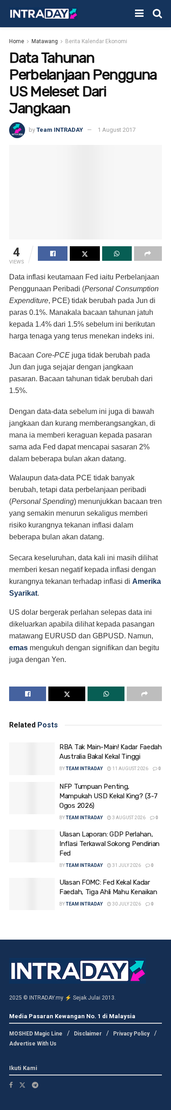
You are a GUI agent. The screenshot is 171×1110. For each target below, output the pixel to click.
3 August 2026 (128, 817)
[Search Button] (157, 13)
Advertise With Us (33, 1043)
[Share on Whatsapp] (117, 253)
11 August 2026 (129, 768)
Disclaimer (88, 1033)
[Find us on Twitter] (22, 1085)
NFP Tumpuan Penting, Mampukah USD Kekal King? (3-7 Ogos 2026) (108, 796)
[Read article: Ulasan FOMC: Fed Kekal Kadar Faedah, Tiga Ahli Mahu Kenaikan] (32, 894)
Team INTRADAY (59, 129)
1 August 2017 (116, 129)
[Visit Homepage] (43, 13)
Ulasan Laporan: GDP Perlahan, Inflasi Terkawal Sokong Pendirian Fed (109, 843)
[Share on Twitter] (84, 253)
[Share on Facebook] (52, 253)
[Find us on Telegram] (35, 1085)
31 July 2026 (126, 865)
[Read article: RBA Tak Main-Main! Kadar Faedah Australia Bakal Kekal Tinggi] (32, 758)
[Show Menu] (139, 13)
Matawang (44, 41)
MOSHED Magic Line (35, 1033)
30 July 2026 (126, 903)
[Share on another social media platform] (148, 253)
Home (16, 41)
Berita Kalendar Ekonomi (96, 41)
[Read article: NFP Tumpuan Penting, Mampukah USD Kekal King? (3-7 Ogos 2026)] (32, 798)
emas (18, 648)
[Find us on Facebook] (11, 1085)
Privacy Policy (131, 1033)
